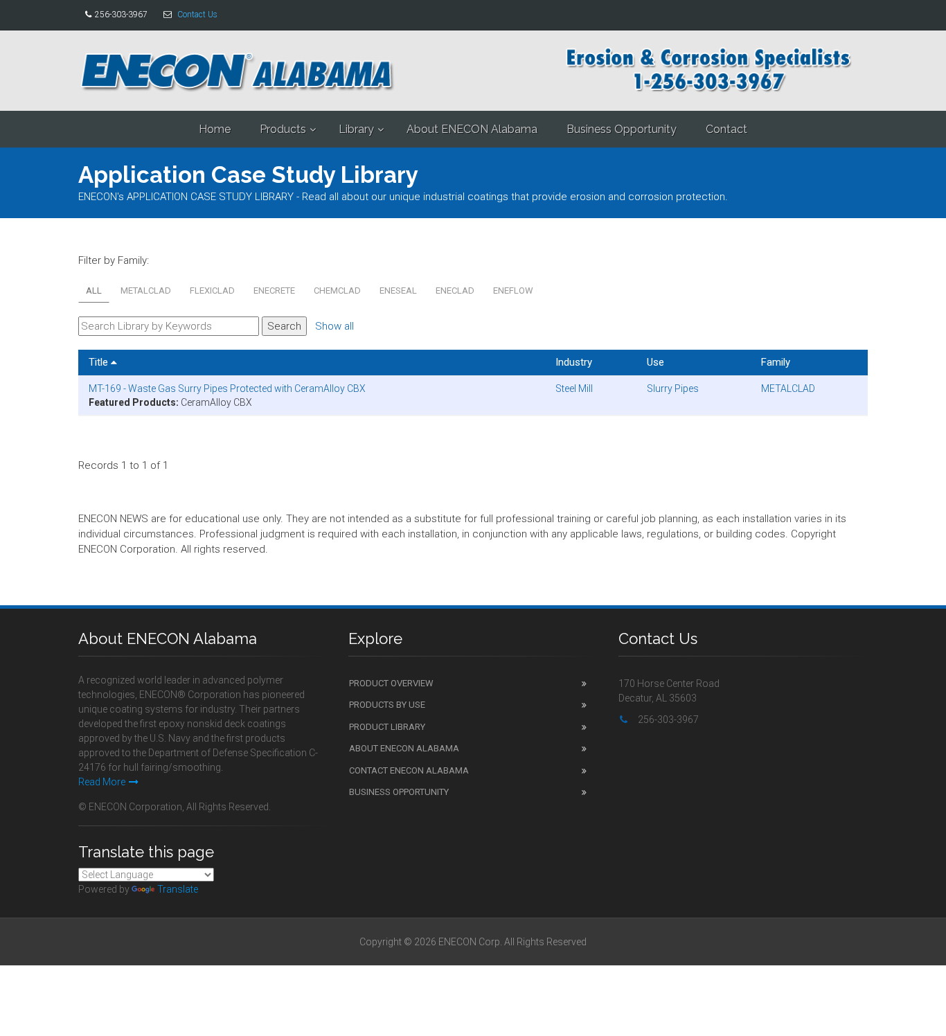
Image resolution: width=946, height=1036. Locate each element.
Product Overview (391, 683)
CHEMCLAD (337, 290)
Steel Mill (574, 388)
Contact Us (197, 14)
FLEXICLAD (212, 290)
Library (356, 129)
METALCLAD (146, 290)
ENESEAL (398, 290)
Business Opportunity (621, 129)
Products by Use (387, 704)
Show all (334, 326)
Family (775, 362)
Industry (573, 362)
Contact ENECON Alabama (409, 770)
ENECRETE (274, 290)
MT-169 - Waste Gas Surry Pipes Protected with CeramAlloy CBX (227, 388)
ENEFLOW (513, 290)
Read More (101, 781)
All (94, 290)
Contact (726, 129)
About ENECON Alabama (472, 129)
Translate (177, 889)
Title (100, 362)
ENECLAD (455, 290)
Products (283, 129)
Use (655, 362)
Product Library (387, 727)
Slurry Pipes (673, 388)
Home (215, 129)
